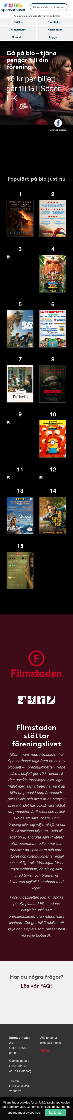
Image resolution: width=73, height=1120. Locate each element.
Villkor (44, 1050)
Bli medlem (18, 37)
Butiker (18, 22)
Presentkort (18, 29)
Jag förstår (55, 1112)
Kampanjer (55, 29)
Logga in (54, 37)
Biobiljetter (55, 22)
